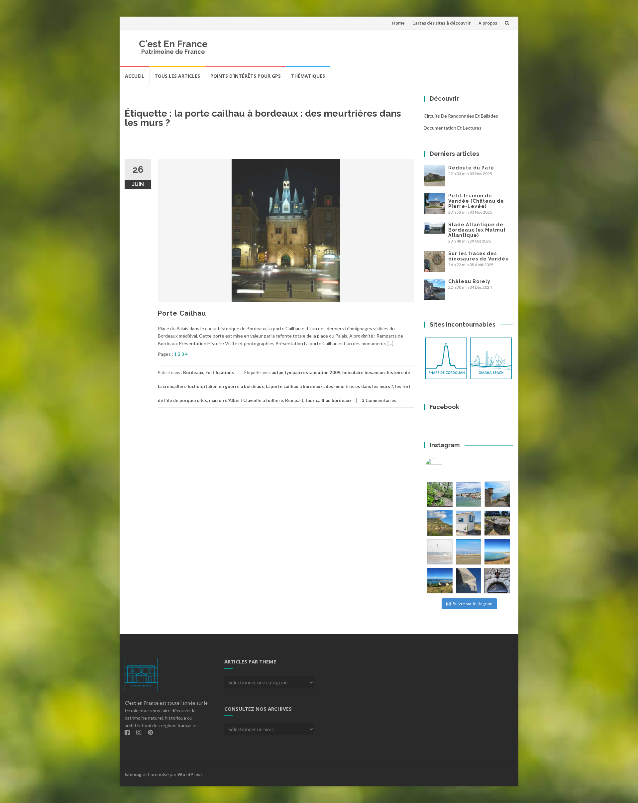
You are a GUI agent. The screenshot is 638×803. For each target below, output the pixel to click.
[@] (443, 466)
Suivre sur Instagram (472, 603)
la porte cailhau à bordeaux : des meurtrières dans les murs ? (329, 386)
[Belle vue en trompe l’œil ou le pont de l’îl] (468, 552)
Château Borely (469, 281)
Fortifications (219, 372)
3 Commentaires (379, 400)
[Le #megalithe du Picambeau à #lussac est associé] (440, 494)
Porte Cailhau (182, 313)
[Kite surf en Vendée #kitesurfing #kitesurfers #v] (440, 552)
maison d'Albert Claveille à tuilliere (246, 400)
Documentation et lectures (452, 128)
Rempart (294, 400)
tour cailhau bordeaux (328, 400)
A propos (487, 23)
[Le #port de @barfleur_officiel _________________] (468, 494)
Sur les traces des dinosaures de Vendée (478, 256)
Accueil (134, 76)
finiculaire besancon (363, 372)
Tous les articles (177, 76)
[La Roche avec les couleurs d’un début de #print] (440, 523)
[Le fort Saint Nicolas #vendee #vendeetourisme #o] (497, 494)
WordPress (190, 774)
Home (398, 23)
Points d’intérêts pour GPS (245, 76)
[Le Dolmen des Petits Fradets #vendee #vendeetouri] (497, 523)
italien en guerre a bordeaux (234, 386)
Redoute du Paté (471, 167)
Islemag (133, 774)
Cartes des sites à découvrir (441, 23)
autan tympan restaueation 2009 (305, 372)
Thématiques (308, 76)
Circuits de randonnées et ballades (461, 116)
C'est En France (173, 44)
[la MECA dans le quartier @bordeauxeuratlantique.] (468, 580)
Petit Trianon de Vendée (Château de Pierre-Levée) (476, 201)
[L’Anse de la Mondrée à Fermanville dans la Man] (497, 552)
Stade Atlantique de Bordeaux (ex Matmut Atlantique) (477, 230)
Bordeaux (193, 372)
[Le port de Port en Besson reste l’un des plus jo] (440, 580)
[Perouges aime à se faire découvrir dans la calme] (497, 580)
